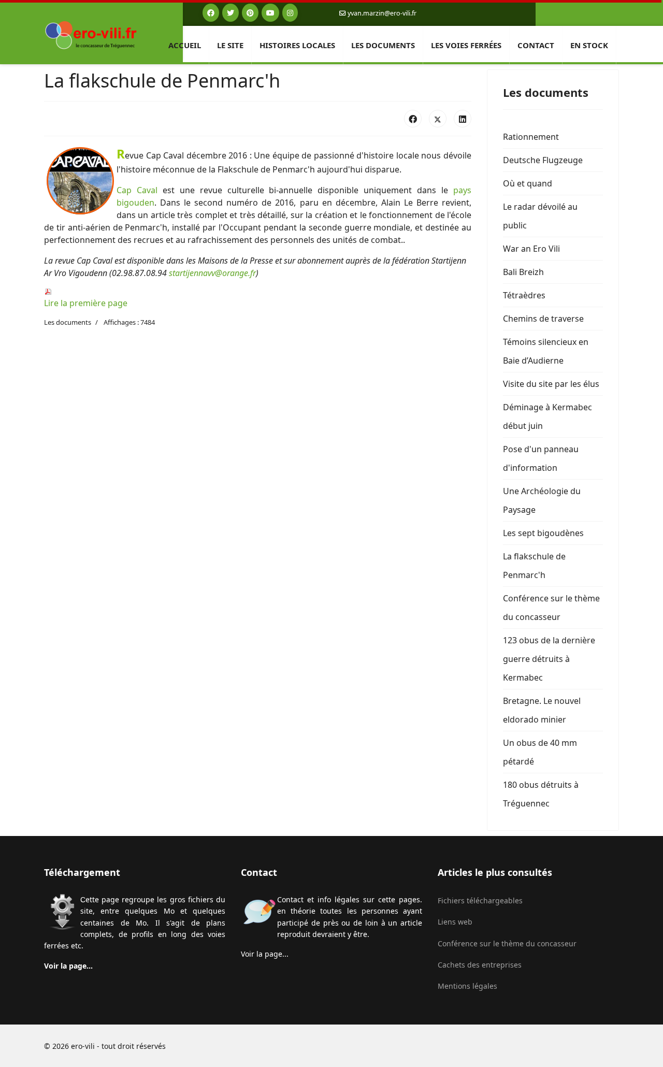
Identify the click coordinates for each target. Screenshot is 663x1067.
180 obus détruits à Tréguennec (541, 794)
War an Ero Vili (531, 248)
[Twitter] (230, 13)
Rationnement (531, 136)
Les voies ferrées (466, 45)
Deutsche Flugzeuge (543, 160)
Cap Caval (137, 190)
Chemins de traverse (543, 318)
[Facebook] (211, 13)
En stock (589, 45)
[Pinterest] (250, 13)
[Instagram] (290, 13)
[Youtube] (270, 13)
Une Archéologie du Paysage (542, 500)
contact (535, 45)
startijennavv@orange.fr (212, 273)
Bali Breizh (523, 272)
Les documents (67, 322)
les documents (383, 45)
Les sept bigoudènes (543, 533)
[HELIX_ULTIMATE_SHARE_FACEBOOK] (413, 118)
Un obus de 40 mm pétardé (540, 752)
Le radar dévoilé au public (540, 216)
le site (230, 45)
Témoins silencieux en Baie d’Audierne (545, 351)
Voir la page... (68, 966)
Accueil (184, 45)
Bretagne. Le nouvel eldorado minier (542, 710)
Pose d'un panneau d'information (541, 458)
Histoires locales (297, 45)
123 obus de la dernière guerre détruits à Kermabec (549, 659)
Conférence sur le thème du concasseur (551, 608)
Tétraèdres (524, 295)
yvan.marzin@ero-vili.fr (382, 13)
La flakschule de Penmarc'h (534, 566)
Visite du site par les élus (551, 384)
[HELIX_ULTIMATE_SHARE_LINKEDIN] (462, 118)
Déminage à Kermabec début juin (547, 416)
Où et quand (527, 183)
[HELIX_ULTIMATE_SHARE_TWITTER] (437, 118)
